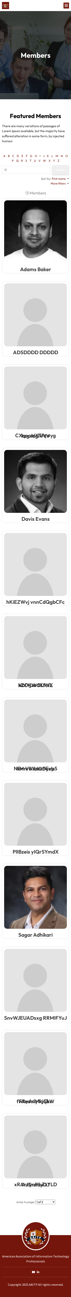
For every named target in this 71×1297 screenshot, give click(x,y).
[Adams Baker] (35, 231)
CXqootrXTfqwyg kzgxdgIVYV (35, 435)
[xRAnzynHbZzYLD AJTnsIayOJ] (35, 1146)
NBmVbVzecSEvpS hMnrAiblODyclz (35, 768)
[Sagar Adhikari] (35, 897)
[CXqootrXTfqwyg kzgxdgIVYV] (35, 397)
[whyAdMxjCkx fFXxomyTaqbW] (35, 1063)
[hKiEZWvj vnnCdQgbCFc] (35, 564)
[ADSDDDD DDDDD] (35, 314)
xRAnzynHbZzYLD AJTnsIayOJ (35, 1184)
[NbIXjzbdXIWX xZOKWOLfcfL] (35, 647)
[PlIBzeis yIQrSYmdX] (35, 814)
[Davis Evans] (35, 481)
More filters (58, 183)
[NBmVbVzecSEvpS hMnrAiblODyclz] (35, 731)
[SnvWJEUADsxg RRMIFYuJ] (35, 980)
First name (59, 179)
